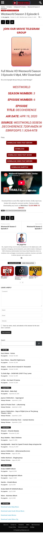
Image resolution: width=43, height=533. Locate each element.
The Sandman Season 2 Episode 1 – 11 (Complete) (21, 278)
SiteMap (32, 527)
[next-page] (23, 282)
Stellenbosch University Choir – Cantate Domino (17, 420)
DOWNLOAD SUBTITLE (19, 167)
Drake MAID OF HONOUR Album (12, 489)
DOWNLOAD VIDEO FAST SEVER (20, 155)
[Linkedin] (21, 258)
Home (3, 7)
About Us (6, 524)
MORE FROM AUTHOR (28, 263)
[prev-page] (20, 282)
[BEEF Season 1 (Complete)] (7, 271)
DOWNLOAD (19, 149)
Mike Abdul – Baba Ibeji (9, 391)
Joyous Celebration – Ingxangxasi (12, 398)
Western (23, 210)
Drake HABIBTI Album (8, 469)
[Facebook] (3, 22)
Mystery (13, 210)
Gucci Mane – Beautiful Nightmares (13, 360)
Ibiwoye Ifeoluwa (5, 400)
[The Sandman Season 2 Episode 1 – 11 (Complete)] (21, 271)
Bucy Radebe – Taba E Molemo (11, 438)
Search (3, 340)
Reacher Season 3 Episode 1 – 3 (33, 277)
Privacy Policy (12, 527)
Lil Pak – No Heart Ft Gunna (10, 380)
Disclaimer (21, 524)
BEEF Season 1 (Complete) (4, 277)
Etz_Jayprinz (6, 17)
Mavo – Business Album (9, 496)
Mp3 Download (36, 524)
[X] (8, 22)
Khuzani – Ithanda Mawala (10, 431)
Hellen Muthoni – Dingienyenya (11, 458)
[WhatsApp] (12, 22)
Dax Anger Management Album (11, 475)
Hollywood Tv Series (20, 7)
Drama (7, 210)
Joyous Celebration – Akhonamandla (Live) (15, 451)
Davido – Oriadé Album (9, 482)
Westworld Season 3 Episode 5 (8, 228)
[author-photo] (21, 238)
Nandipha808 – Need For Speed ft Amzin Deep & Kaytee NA (21, 444)
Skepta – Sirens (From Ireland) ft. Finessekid (16, 367)
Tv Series (9, 7)
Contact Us (13, 524)
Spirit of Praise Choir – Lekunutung (13, 404)
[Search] (39, 343)
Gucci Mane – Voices (8, 353)
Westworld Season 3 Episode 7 (34, 228)
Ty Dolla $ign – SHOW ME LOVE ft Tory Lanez (16, 373)
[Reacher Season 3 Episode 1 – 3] (35, 271)
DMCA (27, 524)
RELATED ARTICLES (14, 263)
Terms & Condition (23, 527)
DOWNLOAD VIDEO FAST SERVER (19, 143)
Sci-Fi (18, 210)
